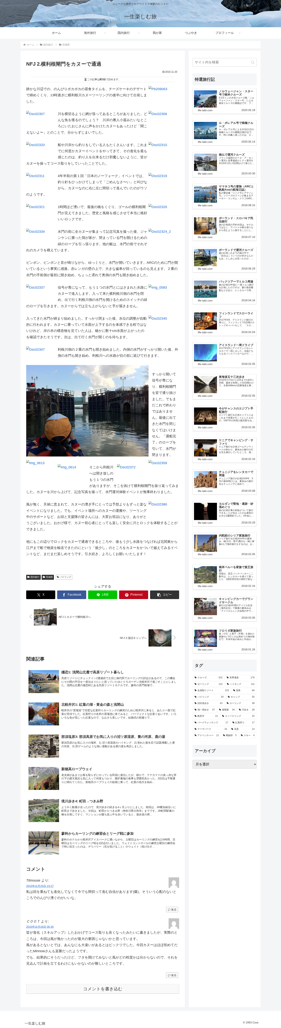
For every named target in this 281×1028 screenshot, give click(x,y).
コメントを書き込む (102, 988)
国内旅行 (35, 577)
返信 (173, 909)
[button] (164, 594)
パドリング (65, 577)
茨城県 (49, 577)
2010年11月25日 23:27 (40, 886)
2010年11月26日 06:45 (40, 926)
